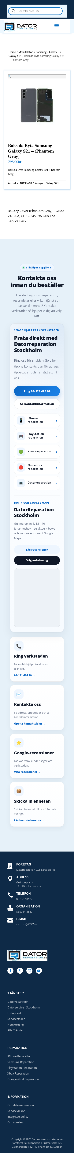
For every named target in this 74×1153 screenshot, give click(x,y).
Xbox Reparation (18, 1073)
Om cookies (15, 1122)
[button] (9, 76)
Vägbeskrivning (37, 560)
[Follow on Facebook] (10, 971)
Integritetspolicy (17, 1116)
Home (12, 52)
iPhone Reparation (19, 1056)
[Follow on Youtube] (39, 971)
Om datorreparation (20, 1105)
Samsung (41, 52)
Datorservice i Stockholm (23, 1007)
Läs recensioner (37, 549)
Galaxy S (54, 52)
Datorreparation (17, 1002)
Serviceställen (16, 1019)
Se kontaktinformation (37, 404)
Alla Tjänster (15, 1030)
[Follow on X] (20, 971)
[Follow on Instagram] (29, 971)
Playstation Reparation (22, 1068)
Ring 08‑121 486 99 (37, 391)
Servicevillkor (16, 1111)
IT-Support (14, 1013)
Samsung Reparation (20, 1062)
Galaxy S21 (15, 56)
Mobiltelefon (25, 52)
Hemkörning (15, 1024)
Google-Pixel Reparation (23, 1079)
